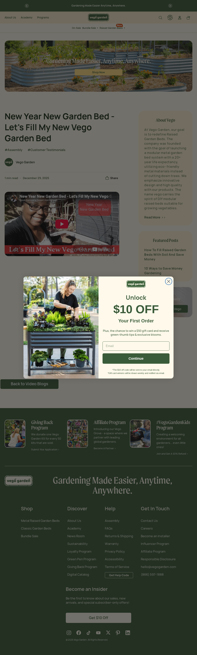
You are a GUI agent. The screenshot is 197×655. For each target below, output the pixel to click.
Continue (136, 358)
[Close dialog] (168, 281)
